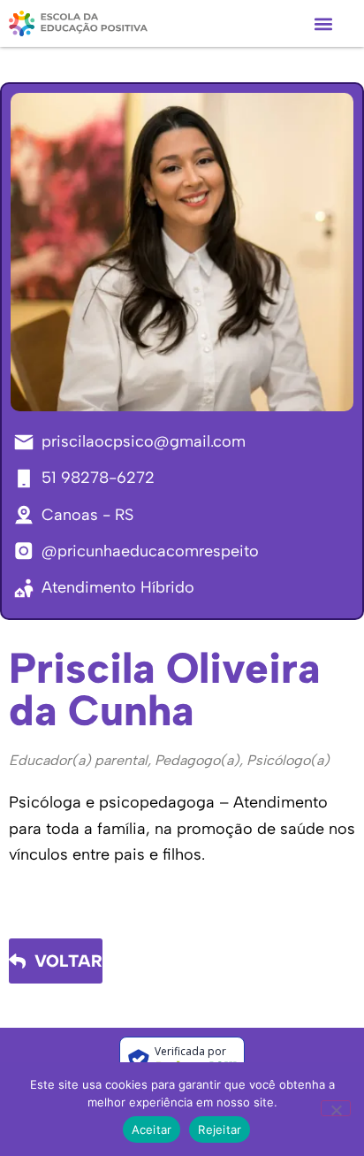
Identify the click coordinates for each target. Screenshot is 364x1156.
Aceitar (152, 1129)
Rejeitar (219, 1129)
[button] (323, 23)
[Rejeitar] (336, 1108)
